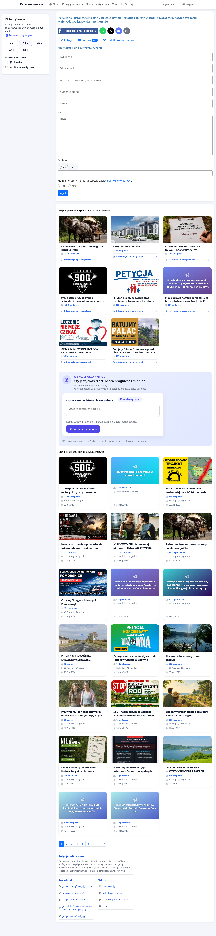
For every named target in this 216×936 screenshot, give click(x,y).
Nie (74, 185)
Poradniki (65, 880)
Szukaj (129, 4)
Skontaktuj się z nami (97, 4)
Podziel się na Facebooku (80, 31)
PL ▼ (55, 4)
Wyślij (63, 193)
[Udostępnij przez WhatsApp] (102, 30)
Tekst (61, 112)
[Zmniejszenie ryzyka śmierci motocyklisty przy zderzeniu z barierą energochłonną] (83, 291)
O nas (115, 4)
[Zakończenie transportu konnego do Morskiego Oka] (83, 239)
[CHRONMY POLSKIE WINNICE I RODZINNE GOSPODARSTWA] (187, 239)
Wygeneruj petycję (85, 428)
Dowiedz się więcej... (21, 35)
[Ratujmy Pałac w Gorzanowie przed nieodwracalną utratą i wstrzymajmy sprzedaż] (135, 342)
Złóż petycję (187, 4)
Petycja (68, 40)
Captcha (62, 160)
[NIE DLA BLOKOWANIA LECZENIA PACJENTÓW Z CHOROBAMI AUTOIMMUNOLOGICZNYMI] (83, 342)
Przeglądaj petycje (72, 4)
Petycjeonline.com (32, 4)
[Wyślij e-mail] (118, 30)
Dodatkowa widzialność (120, 40)
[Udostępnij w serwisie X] (110, 30)
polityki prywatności (119, 180)
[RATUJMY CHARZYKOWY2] (135, 238)
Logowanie (168, 4)
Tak (63, 185)
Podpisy (88, 40)
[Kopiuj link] (126, 30)
